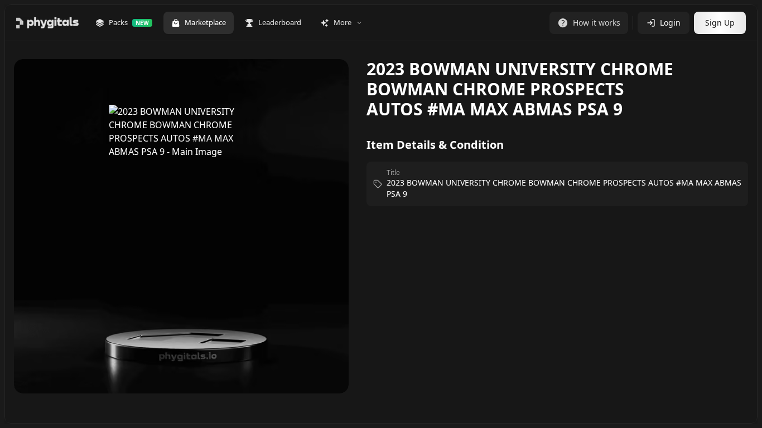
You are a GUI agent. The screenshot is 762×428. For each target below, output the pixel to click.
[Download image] (328, 83)
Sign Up (720, 22)
